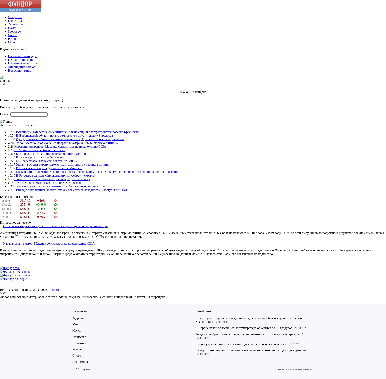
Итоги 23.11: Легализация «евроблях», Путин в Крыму (52, 179)
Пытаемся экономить (22, 63)
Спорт (12, 35)
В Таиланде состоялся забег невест (40, 157)
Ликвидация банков (21, 67)
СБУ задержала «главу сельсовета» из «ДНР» (47, 161)
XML (3, 293)
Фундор (53, 289)
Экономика (16, 24)
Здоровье (14, 31)
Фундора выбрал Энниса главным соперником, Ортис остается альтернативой (70, 139)
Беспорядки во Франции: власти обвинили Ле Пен (51, 153)
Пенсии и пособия (20, 59)
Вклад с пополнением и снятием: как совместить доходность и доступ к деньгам (71, 190)
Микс (12, 42)
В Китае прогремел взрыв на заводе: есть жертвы (48, 182)
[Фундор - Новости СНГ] (20, 11)
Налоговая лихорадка (22, 56)
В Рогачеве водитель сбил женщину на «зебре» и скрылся (55, 175)
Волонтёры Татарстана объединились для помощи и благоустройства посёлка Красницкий (78, 132)
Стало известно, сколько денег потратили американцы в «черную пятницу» (66, 143)
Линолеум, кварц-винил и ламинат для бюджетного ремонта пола (59, 186)
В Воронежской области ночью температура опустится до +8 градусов (64, 135)
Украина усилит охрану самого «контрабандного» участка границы (62, 164)
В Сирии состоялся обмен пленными (39, 150)
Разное (12, 38)
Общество (15, 17)
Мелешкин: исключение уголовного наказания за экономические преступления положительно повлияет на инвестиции (98, 171)
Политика (15, 20)
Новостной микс (19, 70)
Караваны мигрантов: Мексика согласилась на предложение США (60, 146)
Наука (12, 28)
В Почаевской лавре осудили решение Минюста (49, 168)
